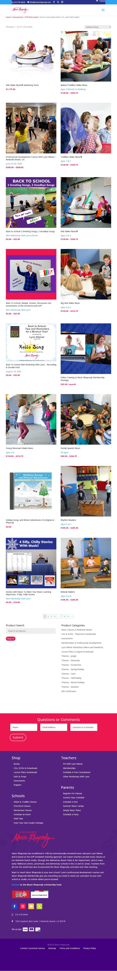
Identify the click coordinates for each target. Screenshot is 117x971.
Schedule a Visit (70, 801)
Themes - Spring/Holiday (72, 669)
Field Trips (18, 818)
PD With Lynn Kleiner (73, 763)
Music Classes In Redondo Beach (76, 629)
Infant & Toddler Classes (25, 801)
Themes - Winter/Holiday (72, 682)
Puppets (17, 784)
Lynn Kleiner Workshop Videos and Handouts (82, 647)
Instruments (18, 17)
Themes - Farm (68, 673)
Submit (18, 737)
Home (8, 17)
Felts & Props (20, 776)
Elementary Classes (23, 810)
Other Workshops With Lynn (76, 776)
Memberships (69, 768)
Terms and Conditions (69, 948)
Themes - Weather (70, 686)
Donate (15, 884)
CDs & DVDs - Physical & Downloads (78, 634)
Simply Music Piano (72, 810)
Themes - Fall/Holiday (71, 678)
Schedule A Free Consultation (76, 772)
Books (17, 763)
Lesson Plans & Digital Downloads (77, 651)
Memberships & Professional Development (81, 642)
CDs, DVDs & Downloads (25, 768)
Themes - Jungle (68, 656)
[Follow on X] (39, 906)
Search (10, 638)
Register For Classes (72, 793)
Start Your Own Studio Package (28, 822)
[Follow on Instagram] (23, 906)
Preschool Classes (22, 806)
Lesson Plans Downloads (25, 772)
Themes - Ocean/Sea (71, 664)
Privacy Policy (89, 948)
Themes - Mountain (70, 660)
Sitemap (52, 948)
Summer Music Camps (73, 806)
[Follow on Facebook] (14, 906)
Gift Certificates (68, 691)
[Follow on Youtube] (31, 906)
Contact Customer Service (32, 948)
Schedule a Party (71, 814)
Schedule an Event (22, 814)
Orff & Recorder (31, 17)
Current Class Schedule (73, 797)
